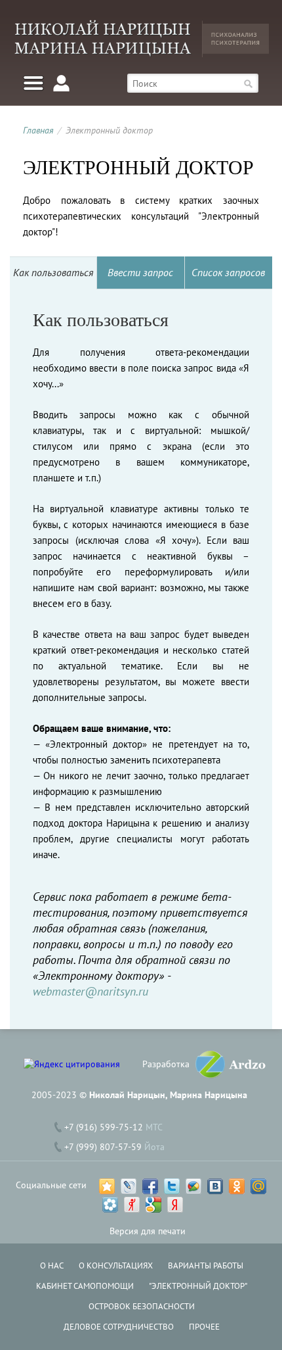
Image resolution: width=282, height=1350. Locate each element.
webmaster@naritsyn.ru (90, 991)
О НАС (52, 1265)
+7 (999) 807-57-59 (103, 1147)
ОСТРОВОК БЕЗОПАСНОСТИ (142, 1306)
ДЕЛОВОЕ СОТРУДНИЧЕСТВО (119, 1326)
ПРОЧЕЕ (204, 1326)
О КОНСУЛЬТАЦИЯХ (116, 1265)
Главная (38, 130)
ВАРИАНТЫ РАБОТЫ (205, 1265)
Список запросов (228, 272)
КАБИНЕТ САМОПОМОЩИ (85, 1285)
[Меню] (33, 83)
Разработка (166, 1064)
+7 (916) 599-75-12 (103, 1127)
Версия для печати (148, 1231)
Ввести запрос (140, 272)
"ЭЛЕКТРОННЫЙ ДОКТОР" (198, 1285)
